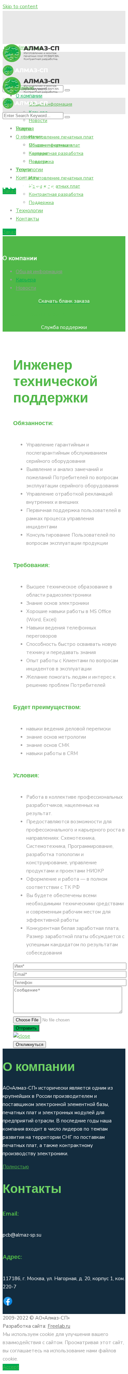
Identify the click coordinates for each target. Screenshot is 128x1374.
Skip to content (20, 6)
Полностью (16, 1166)
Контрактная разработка (56, 153)
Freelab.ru (59, 1326)
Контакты (27, 218)
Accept (11, 1367)
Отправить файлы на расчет (36, 314)
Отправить (26, 1028)
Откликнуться (29, 1044)
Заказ (9, 232)
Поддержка (41, 202)
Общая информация (50, 104)
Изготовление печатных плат (61, 137)
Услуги (23, 169)
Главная (25, 128)
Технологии (29, 210)
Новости (38, 120)
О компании (29, 136)
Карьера (38, 153)
